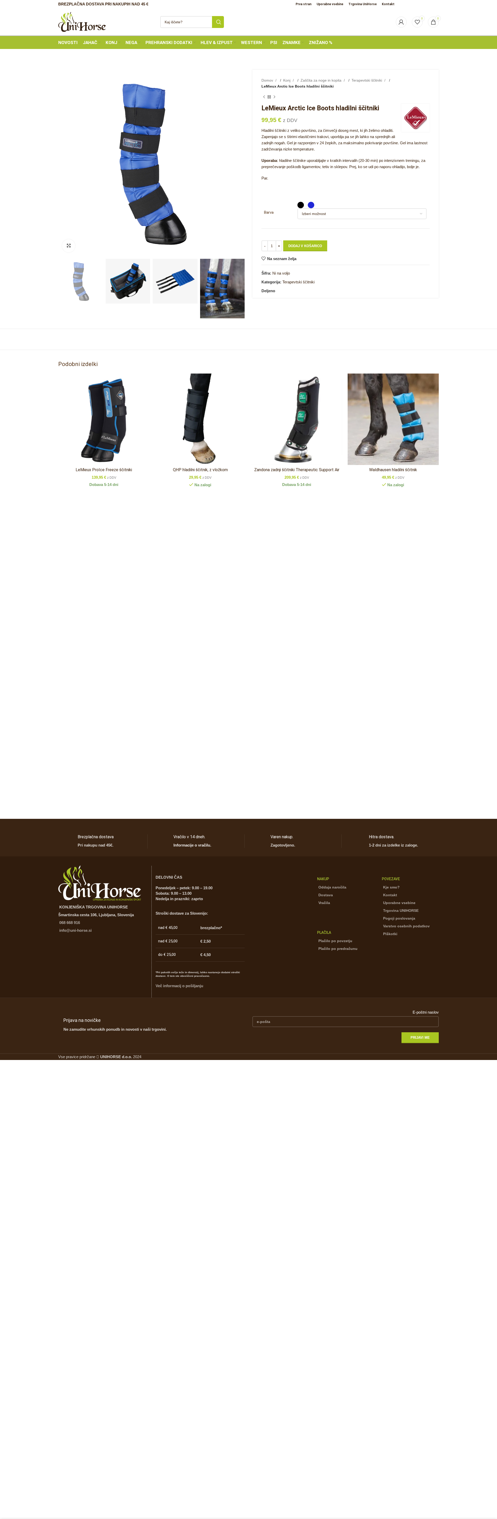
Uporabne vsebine (399, 903)
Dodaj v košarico (305, 246)
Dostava (325, 895)
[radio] (300, 205)
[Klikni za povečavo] (68, 245)
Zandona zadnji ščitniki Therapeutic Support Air (296, 469)
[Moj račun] (401, 22)
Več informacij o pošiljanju (179, 986)
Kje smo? (391, 887)
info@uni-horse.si (75, 930)
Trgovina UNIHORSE (401, 910)
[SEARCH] (218, 22)
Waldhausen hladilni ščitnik (393, 469)
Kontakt (390, 895)
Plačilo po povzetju (335, 941)
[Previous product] (264, 97)
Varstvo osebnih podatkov (406, 926)
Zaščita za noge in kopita (321, 80)
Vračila (324, 903)
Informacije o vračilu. (192, 845)
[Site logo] (82, 21)
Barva (269, 212)
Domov (267, 80)
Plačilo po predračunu (337, 949)
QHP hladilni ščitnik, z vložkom (200, 469)
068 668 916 (69, 922)
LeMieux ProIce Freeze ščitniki (104, 469)
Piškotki (390, 934)
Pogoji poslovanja (399, 918)
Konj (287, 80)
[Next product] (274, 97)
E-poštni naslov (426, 1012)
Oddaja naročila (332, 887)
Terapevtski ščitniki (367, 80)
